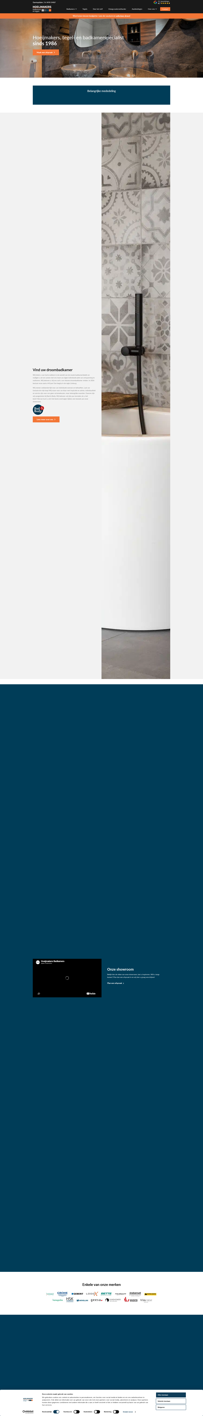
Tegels (84, 9)
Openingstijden (38, 2)
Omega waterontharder (117, 9)
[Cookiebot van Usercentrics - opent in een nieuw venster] (28, 1411)
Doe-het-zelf (98, 9)
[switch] (77, 1411)
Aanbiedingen (137, 9)
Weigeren (161, 1407)
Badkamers (71, 9)
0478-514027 (51, 2)
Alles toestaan (163, 1395)
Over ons (151, 9)
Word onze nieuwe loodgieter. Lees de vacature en (101, 16)
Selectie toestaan (164, 1401)
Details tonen (128, 1412)
